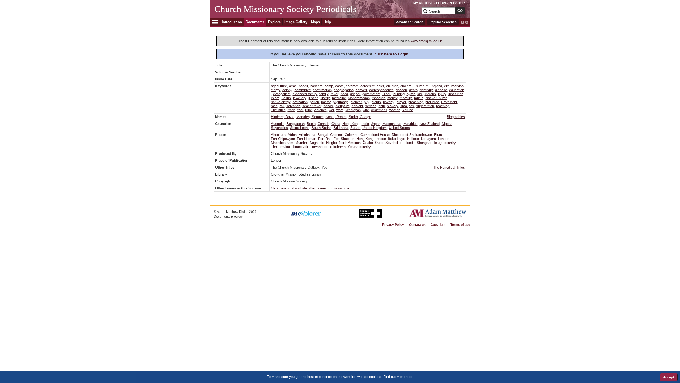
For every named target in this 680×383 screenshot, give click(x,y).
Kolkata (413, 139)
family (324, 94)
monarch (378, 98)
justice (313, 98)
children (392, 86)
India (365, 124)
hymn (411, 94)
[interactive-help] (462, 21)
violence (320, 110)
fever (334, 94)
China (336, 124)
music (418, 98)
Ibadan (381, 139)
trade (291, 110)
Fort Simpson (344, 139)
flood (344, 94)
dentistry (426, 90)
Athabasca (307, 135)
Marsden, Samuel (310, 117)
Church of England (428, 86)
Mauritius (410, 124)
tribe (308, 110)
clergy (275, 90)
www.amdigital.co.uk (426, 41)
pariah (314, 102)
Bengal (322, 135)
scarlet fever (311, 106)
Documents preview (228, 216)
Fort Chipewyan (283, 139)
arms (293, 86)
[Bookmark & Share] (466, 21)
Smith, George (360, 117)
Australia (277, 124)
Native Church (436, 98)
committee (303, 90)
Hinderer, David (282, 117)
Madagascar (391, 124)
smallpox (407, 106)
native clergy (281, 102)
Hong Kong (350, 124)
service (370, 106)
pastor (326, 102)
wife (366, 110)
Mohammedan (359, 98)
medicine (339, 98)
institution (455, 94)
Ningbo (331, 143)
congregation (344, 90)
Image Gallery (295, 22)
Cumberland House (375, 135)
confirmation (322, 90)
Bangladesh (296, 124)
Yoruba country (359, 147)
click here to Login (392, 54)
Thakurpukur (280, 147)
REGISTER (457, 3)
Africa (292, 135)
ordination (300, 102)
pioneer (356, 102)
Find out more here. (398, 377)
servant (357, 106)
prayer (401, 102)
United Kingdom (374, 128)
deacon (401, 90)
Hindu (386, 94)
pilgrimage (340, 102)
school (329, 106)
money (392, 98)
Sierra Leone (299, 128)
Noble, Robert (336, 117)
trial (300, 110)
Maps (315, 22)
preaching (415, 102)
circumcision (454, 86)
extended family (305, 94)
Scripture (343, 106)
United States (399, 128)
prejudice (432, 102)
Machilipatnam (282, 143)
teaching (442, 106)
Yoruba (407, 110)
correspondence (381, 90)
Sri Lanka (341, 128)
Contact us (417, 225)
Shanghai (424, 143)
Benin (311, 124)
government (371, 94)
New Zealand (430, 124)
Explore (274, 22)
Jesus (286, 98)
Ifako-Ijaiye (396, 139)
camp (329, 86)
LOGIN (441, 3)
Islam (275, 98)
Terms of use (460, 225)
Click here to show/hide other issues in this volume (310, 188)
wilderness (379, 110)
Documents (255, 22)
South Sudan (322, 128)
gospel (355, 94)
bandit (303, 86)
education (456, 90)
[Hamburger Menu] (215, 21)
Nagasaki (317, 143)
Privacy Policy (393, 225)
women (394, 110)
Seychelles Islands (400, 143)
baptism (316, 86)
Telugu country (444, 143)
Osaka (368, 143)
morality (406, 98)
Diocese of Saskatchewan (412, 135)
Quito (379, 143)
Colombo (351, 135)
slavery (392, 106)
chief (380, 86)
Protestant (449, 102)
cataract (352, 86)
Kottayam (428, 139)
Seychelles (279, 128)
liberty (325, 98)
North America (350, 143)
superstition (425, 106)
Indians (430, 94)
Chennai (336, 135)
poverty (388, 102)
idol (420, 94)
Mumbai (301, 143)
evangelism (282, 94)
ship (382, 106)
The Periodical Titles (449, 167)
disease (441, 90)
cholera (405, 86)
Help (327, 22)
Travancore (318, 147)
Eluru (438, 135)
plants (376, 102)
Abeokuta (278, 135)
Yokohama (337, 147)
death (413, 90)
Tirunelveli (300, 147)
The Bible (278, 110)
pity (366, 102)
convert (361, 90)
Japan (375, 124)
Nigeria (447, 124)
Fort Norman (306, 139)
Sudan (355, 128)
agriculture (279, 86)
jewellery (299, 98)
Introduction (232, 22)
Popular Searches (443, 22)
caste (339, 86)
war (331, 110)
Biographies (456, 117)
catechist (367, 86)
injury (442, 94)
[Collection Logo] (317, 13)
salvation (293, 106)
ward (339, 110)
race (274, 106)
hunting (399, 94)
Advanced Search (409, 22)
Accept (668, 377)
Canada (323, 124)
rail (282, 106)
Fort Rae (325, 139)
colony (287, 90)
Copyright (438, 225)
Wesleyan (353, 110)
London (443, 139)
